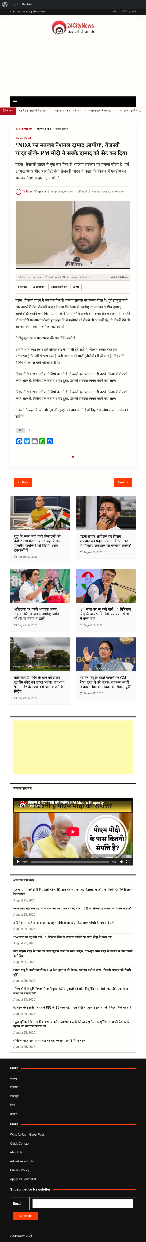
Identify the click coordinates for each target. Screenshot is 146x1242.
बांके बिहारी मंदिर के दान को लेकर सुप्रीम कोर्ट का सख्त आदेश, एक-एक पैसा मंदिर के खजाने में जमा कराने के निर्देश (73, 954)
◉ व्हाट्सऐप (38, 287)
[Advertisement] (73, 64)
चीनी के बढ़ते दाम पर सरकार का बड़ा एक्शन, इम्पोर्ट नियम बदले (49, 1041)
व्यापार (13, 1114)
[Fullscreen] (128, 862)
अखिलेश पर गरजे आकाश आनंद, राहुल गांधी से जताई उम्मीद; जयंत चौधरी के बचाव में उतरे (100, 110)
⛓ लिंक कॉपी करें (59, 287)
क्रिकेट (14, 1087)
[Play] (18, 862)
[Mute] (122, 862)
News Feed (44, 129)
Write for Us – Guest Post (27, 1134)
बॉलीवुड (14, 1096)
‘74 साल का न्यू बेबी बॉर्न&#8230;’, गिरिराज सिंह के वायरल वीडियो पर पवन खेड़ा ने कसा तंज (131, 110)
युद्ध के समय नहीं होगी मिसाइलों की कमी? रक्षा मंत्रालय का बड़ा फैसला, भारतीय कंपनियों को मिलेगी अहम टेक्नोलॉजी (34, 110)
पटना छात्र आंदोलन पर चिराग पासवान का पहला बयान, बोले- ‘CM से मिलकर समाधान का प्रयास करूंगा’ (68, 110)
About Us (16, 1152)
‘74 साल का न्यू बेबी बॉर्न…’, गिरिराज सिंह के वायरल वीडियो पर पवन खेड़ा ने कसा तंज (105, 614)
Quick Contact (19, 1143)
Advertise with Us (22, 1161)
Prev (25, 482)
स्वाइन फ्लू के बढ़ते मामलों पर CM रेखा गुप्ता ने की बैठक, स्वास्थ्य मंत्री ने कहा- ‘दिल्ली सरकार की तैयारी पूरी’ (105, 682)
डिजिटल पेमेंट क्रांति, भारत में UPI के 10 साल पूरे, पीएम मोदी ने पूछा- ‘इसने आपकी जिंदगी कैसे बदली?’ (73, 1008)
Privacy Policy (19, 1170)
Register (27, 4)
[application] (73, 831)
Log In (15, 4)
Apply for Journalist (23, 1179)
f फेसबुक (22, 287)
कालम (13, 1078)
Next (121, 482)
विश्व (12, 1105)
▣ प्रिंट (76, 287)
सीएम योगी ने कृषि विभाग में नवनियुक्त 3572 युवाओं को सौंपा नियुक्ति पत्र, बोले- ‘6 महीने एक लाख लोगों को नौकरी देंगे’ (70, 991)
